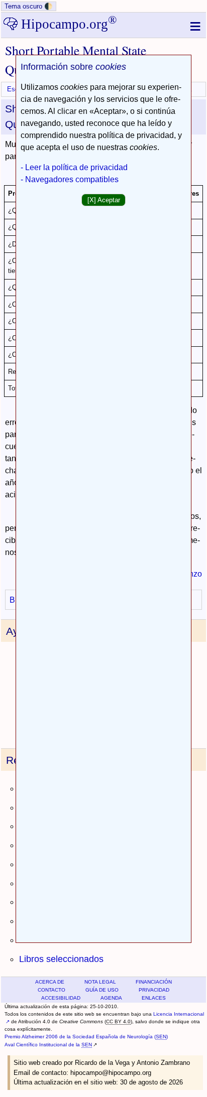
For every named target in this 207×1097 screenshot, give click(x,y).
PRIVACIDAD (154, 990)
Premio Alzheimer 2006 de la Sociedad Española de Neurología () (86, 1036)
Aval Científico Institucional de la (48, 1044)
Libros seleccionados (61, 959)
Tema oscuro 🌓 (29, 6)
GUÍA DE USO (102, 990)
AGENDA (111, 998)
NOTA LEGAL (100, 982)
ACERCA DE (49, 982)
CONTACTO (51, 990)
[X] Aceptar (103, 200)
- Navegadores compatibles (70, 179)
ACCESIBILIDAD (60, 998)
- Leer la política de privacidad (74, 167)
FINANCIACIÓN (154, 982)
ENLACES (154, 998)
